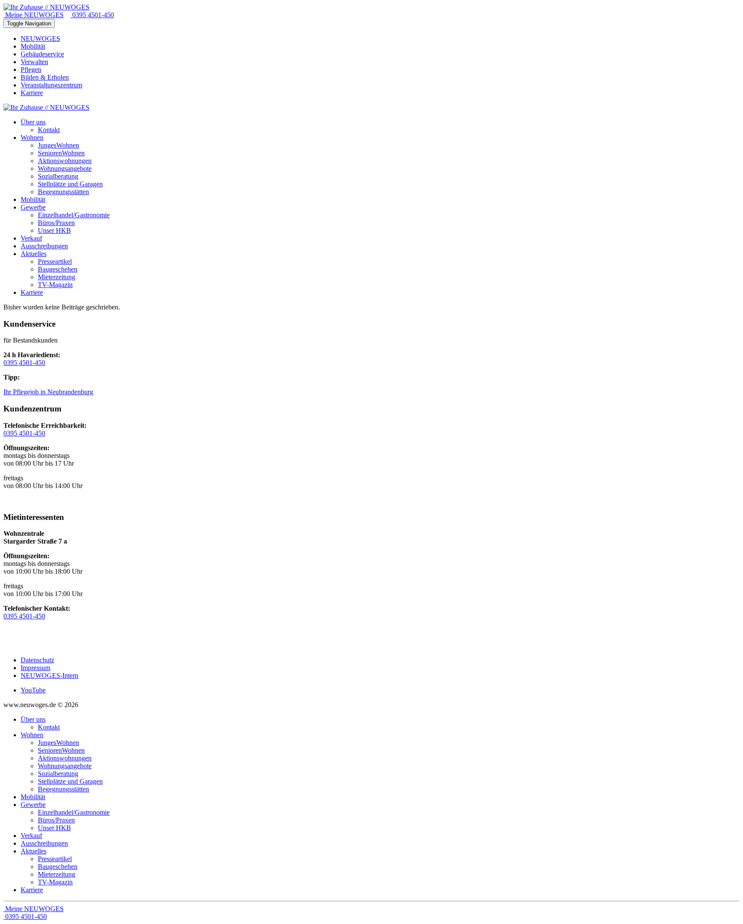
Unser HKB (54, 827)
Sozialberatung (58, 773)
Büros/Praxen (56, 820)
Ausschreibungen (44, 843)
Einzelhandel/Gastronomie (74, 812)
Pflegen (31, 69)
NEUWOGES (40, 38)
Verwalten (34, 61)
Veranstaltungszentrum (51, 85)
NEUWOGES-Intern (49, 675)
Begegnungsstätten (63, 789)
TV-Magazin (55, 882)
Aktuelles (33, 851)
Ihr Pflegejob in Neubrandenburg (48, 392)
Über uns (33, 719)
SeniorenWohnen (61, 750)
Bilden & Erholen (45, 77)
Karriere (32, 92)
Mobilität (33, 46)
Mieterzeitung (56, 874)
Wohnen (32, 735)
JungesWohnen (58, 742)
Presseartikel (55, 858)
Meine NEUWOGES (33, 15)
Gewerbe (33, 804)
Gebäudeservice (42, 54)
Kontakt (49, 727)
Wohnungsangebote (65, 765)
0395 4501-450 (92, 15)
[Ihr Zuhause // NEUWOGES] (46, 7)
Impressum (35, 667)
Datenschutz (37, 660)
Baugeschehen (57, 866)
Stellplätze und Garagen (70, 781)
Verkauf (31, 835)
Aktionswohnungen (65, 758)
